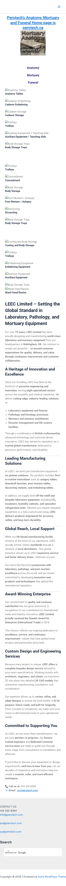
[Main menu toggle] (59, 6)
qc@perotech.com (27, 790)
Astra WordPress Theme (52, 876)
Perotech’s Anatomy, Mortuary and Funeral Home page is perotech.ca (33, 22)
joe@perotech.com (11, 823)
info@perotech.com (11, 814)
